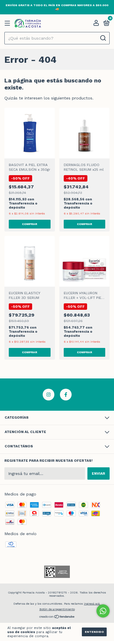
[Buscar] (103, 38)
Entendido (94, 631)
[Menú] (8, 23)
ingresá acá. (92, 603)
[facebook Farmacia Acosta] (66, 394)
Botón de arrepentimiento (57, 609)
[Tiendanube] (57, 617)
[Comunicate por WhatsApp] (103, 611)
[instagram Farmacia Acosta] (48, 394)
